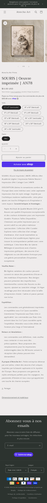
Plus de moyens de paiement (23, 170)
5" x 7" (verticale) (11, 107)
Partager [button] (7, 388)
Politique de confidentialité (16, 494)
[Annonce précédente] (4, 4)
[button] (4, 12)
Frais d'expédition (15, 92)
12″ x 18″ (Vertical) (11, 118)
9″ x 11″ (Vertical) (11, 113)
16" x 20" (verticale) (33, 118)
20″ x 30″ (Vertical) (33, 124)
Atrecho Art (14, 487)
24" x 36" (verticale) (12, 129)
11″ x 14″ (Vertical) (31, 113)
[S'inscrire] (39, 445)
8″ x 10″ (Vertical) (32, 107)
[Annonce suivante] (42, 4)
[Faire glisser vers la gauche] (18, 66)
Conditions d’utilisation (34, 494)
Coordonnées (32, 498)
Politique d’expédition (19, 498)
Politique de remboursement (27, 490)
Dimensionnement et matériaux (15, 397)
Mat (5, 139)
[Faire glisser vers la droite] (28, 66)
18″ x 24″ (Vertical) (11, 124)
